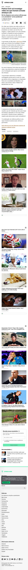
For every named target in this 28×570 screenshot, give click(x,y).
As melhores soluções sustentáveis (11, 495)
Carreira (4, 499)
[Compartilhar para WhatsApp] (12, 22)
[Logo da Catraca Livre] (7, 2)
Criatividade (5, 506)
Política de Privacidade (10, 478)
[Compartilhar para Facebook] (20, 22)
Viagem (4, 535)
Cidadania (7, 6)
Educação (4, 510)
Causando (4, 503)
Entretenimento (6, 512)
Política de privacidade (7, 549)
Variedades (4, 533)
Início (3, 6)
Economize (4, 508)
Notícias (4, 527)
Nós (3, 525)
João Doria (19, 41)
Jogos (3, 523)
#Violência (15, 131)
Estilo (3, 514)
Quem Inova (5, 531)
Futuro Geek (5, 516)
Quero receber (14, 445)
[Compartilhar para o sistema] (24, 22)
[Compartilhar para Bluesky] (16, 22)
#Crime (3, 131)
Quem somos (5, 547)
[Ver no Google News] (6, 22)
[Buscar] (25, 488)
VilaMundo (4, 536)
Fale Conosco (5, 545)
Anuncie (4, 544)
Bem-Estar (4, 497)
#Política (9, 131)
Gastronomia (5, 518)
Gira (3, 520)
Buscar (3, 485)
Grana (3, 521)
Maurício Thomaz (7, 18)
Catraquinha (5, 501)
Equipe (3, 551)
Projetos (4, 529)
